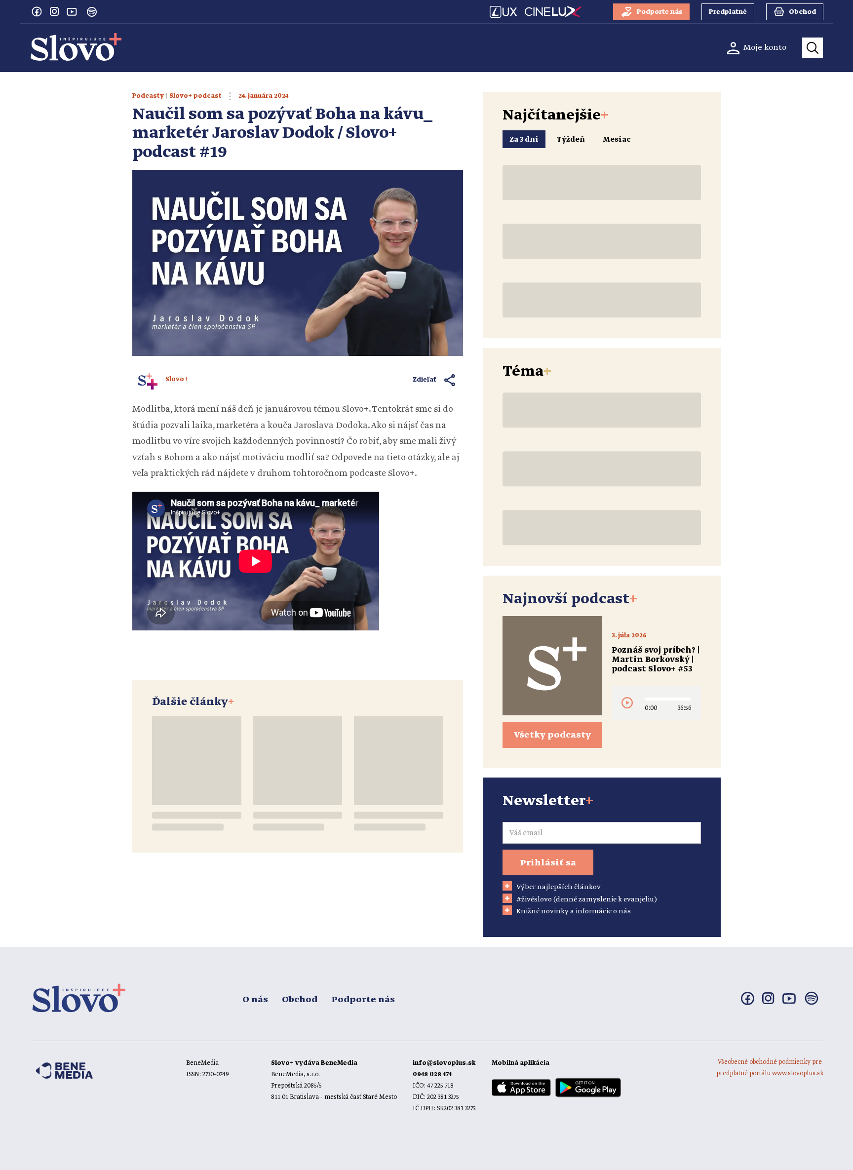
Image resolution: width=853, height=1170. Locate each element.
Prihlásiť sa (548, 863)
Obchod (299, 1000)
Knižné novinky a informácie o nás (573, 911)
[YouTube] (72, 11)
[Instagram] (54, 11)
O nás (255, 1000)
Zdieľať (424, 380)
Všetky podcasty (552, 735)
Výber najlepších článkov (558, 887)
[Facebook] (36, 11)
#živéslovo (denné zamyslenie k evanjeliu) (586, 899)
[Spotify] (92, 12)
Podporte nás (363, 1000)
